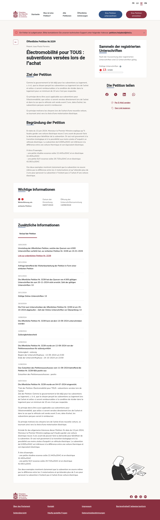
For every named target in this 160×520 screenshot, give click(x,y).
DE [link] (141, 3)
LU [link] (137, 3)
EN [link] (145, 3)
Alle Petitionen (67, 14)
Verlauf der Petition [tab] (27, 233)
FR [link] (133, 3)
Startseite (35, 14)
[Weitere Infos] (120, 66)
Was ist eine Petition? (48, 14)
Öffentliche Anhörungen (82, 14)
